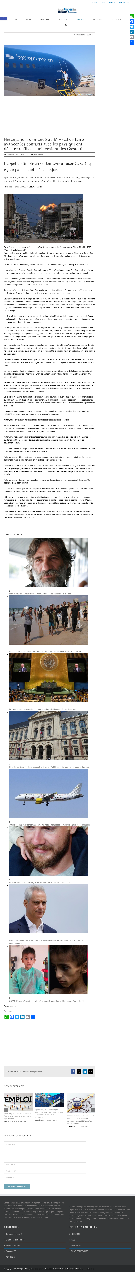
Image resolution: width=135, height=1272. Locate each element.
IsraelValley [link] (26, 1269)
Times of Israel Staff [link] (15, 187)
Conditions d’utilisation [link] (15, 1239)
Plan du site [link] (10, 1257)
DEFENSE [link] (41, 154)
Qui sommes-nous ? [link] (14, 1234)
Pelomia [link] (91, 1269)
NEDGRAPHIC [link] (74, 1269)
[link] (95, 3)
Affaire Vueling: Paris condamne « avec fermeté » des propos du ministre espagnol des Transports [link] (49, 825)
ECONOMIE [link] (75, 1234)
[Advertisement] (49, 118)
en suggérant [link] (37, 333)
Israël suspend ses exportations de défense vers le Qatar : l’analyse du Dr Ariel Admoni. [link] (80, 1116)
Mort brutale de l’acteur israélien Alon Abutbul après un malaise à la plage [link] (40, 593)
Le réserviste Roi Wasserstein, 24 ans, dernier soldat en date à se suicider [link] (39, 882)
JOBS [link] (73, 1239)
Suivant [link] (90, 34)
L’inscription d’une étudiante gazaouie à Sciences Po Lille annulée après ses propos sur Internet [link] (49, 767)
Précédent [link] (80, 34)
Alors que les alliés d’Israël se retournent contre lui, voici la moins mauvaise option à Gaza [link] (46, 651)
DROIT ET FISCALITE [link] (79, 1251)
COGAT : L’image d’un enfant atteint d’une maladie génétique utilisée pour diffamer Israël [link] (46, 1001)
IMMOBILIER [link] (76, 1245)
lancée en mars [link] (10, 377)
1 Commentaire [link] (52, 1126)
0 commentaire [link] (21, 1120)
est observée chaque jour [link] (59, 293)
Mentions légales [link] (13, 1245)
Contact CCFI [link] (11, 1251)
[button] (6, 1110)
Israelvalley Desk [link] (12, 154)
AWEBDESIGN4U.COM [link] (60, 1269)
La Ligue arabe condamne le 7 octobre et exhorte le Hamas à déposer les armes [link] (42, 709)
